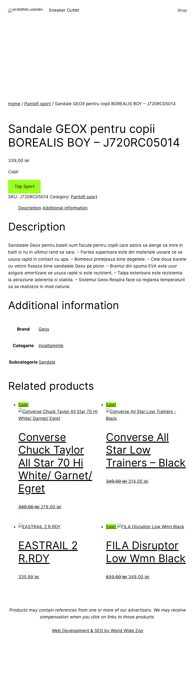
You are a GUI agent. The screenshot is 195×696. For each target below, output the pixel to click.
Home (14, 103)
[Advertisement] (97, 62)
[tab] (29, 208)
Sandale (47, 362)
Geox (44, 329)
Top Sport (24, 186)
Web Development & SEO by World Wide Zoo (97, 630)
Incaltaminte (51, 345)
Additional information (65, 207)
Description (29, 207)
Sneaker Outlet (64, 10)
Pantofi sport (37, 103)
